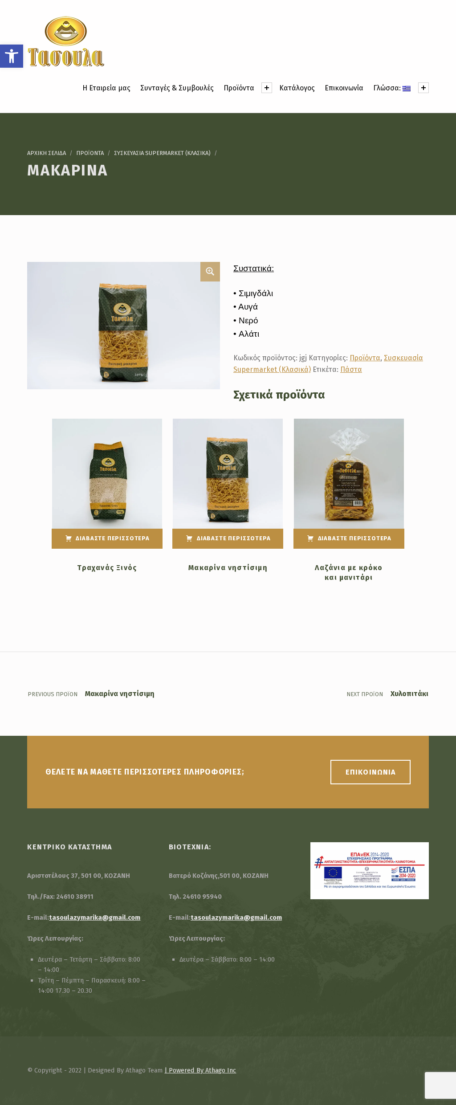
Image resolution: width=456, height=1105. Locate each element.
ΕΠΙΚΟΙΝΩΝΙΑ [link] (370, 772)
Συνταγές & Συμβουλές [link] (177, 88)
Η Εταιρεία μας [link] (106, 88)
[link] (11, 56)
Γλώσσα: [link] (388, 88)
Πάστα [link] (351, 369)
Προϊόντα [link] (239, 88)
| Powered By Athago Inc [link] (200, 1070)
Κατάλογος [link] (297, 88)
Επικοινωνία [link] (344, 88)
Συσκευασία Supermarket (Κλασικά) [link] (162, 153)
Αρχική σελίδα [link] (46, 153)
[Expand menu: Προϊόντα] (266, 87)
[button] (210, 271)
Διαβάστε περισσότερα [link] (112, 538)
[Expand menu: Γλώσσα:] (423, 87)
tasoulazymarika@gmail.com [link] (94, 917)
